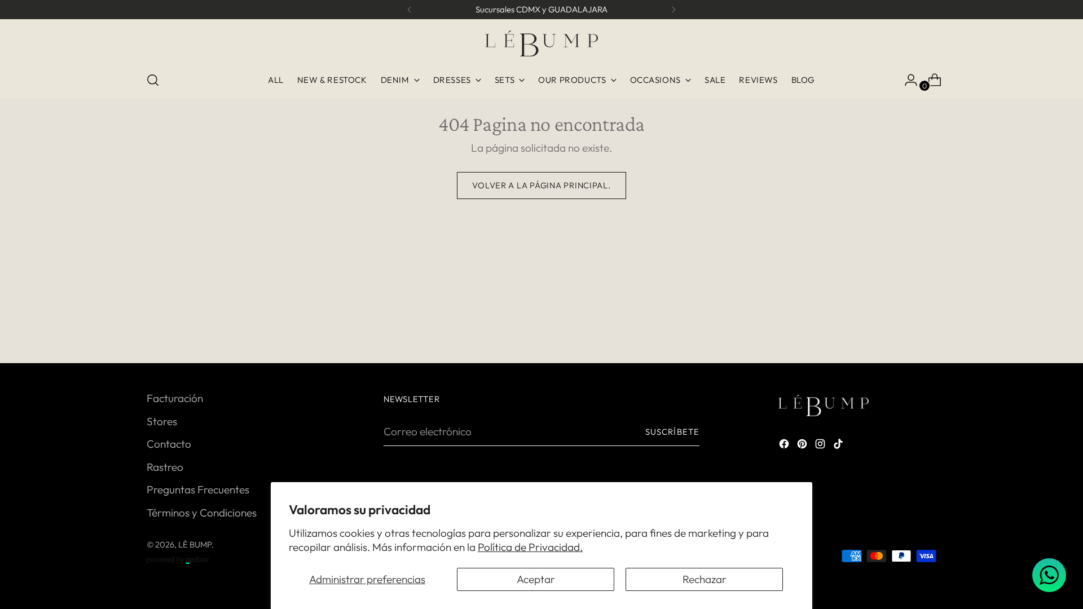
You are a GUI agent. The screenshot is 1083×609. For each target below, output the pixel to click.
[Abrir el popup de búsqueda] (153, 80)
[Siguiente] (673, 9)
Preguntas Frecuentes (198, 489)
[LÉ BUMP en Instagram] (821, 446)
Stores (162, 421)
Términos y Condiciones (202, 512)
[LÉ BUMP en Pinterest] (803, 446)
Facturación (175, 398)
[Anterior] (409, 9)
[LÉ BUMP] (541, 43)
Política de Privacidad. (530, 547)
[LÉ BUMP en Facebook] (785, 446)
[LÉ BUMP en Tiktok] (839, 446)
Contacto (169, 444)
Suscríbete (672, 431)
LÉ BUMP (195, 544)
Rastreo (165, 467)
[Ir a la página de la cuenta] (906, 80)
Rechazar (705, 579)
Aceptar (536, 579)
